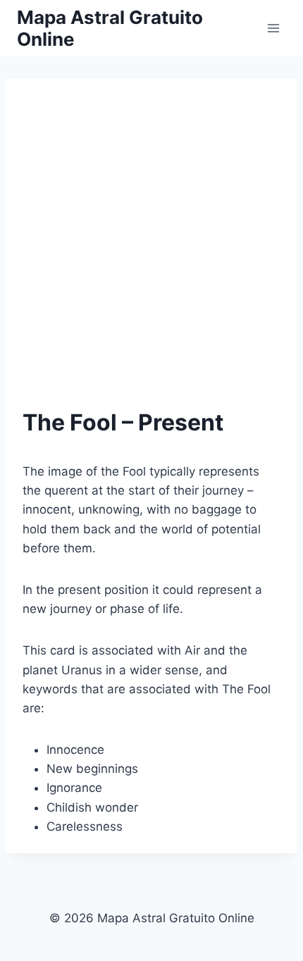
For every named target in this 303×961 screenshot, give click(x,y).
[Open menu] (273, 28)
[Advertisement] (151, 230)
